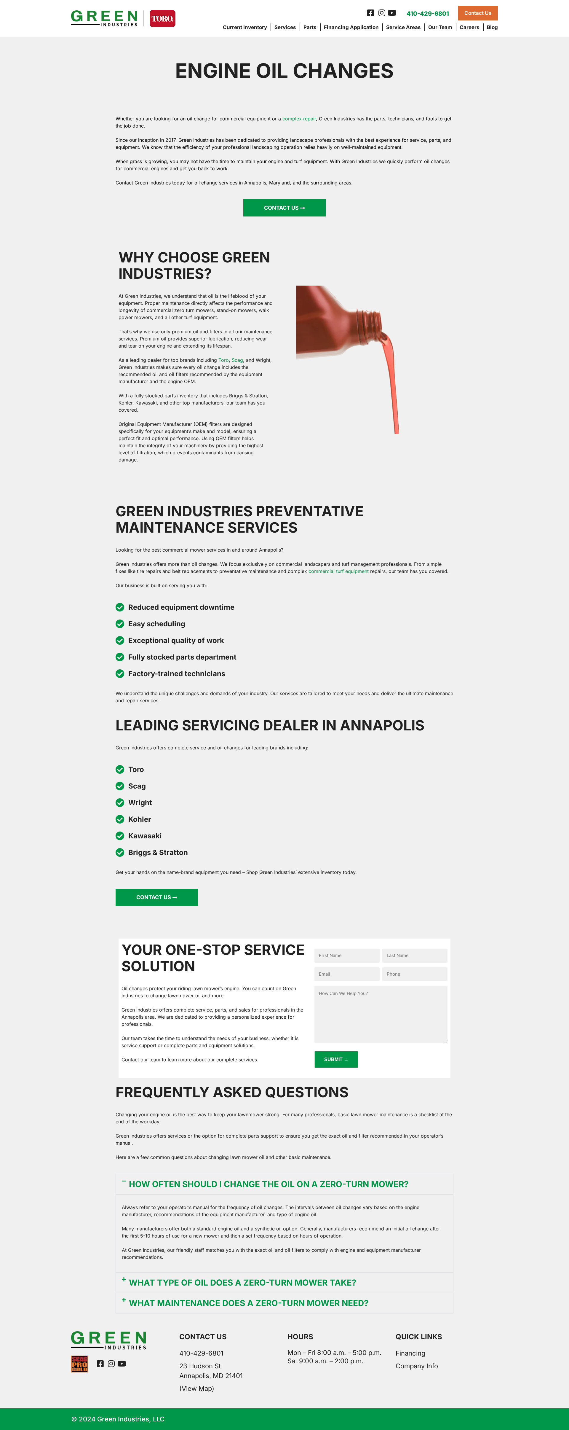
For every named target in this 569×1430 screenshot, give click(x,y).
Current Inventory (245, 27)
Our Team (440, 27)
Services (285, 27)
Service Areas (403, 27)
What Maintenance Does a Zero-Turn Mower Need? (249, 1303)
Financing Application (351, 27)
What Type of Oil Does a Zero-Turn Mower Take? (243, 1283)
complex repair (299, 119)
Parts (310, 27)
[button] (284, 1184)
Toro (223, 360)
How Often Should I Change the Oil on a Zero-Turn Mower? (269, 1184)
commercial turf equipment (339, 571)
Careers (470, 27)
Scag (237, 360)
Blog (492, 27)
